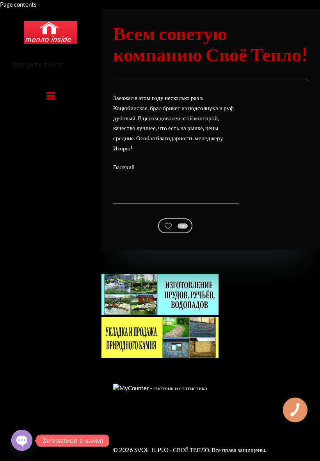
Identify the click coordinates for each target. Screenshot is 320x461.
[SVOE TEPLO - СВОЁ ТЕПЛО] (51, 32)
